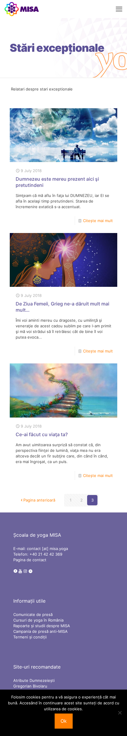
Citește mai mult (98, 220)
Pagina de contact (29, 559)
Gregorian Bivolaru (30, 686)
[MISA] (22, 8)
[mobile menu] (119, 9)
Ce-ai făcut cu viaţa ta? (42, 434)
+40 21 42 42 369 (46, 554)
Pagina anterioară (39, 500)
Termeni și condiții (30, 637)
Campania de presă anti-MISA (40, 631)
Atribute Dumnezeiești (34, 680)
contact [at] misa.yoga (47, 548)
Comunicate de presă (33, 614)
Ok (64, 721)
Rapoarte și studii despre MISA (41, 625)
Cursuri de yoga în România (38, 620)
